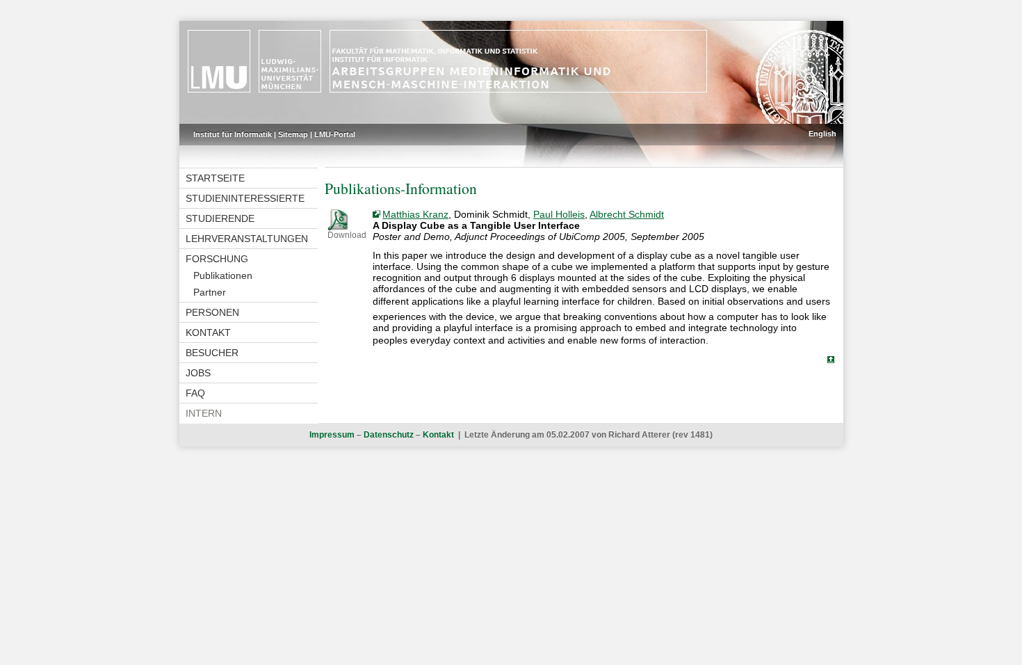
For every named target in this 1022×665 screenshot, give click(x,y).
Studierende (220, 218)
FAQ (195, 393)
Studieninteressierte (245, 198)
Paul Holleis (559, 214)
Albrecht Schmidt (627, 214)
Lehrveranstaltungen (247, 238)
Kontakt (208, 332)
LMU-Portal (334, 134)
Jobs (198, 372)
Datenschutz (389, 435)
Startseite (215, 178)
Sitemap (293, 134)
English (822, 133)
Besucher (212, 352)
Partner (209, 292)
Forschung (217, 258)
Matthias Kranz (415, 214)
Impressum (332, 435)
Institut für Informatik (232, 134)
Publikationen (222, 275)
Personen (212, 312)
